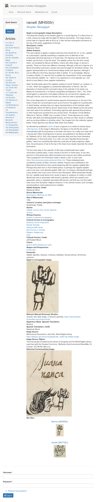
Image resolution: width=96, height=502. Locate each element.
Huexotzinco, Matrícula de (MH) (39, 195)
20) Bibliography (12, 132)
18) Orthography (12, 127)
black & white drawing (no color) (39, 245)
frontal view (31, 250)
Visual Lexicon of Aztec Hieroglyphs (28, 5)
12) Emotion (10, 97)
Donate (54, 12)
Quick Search (11, 22)
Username (8, 472)
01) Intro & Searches (10, 43)
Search (10, 31)
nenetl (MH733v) (59, 442)
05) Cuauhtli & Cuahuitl (11, 63)
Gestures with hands (34, 227)
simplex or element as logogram (39, 217)
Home (11, 12)
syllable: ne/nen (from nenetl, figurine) (41, 210)
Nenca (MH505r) (59, 421)
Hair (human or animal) (35, 230)
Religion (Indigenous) (34, 232)
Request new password (17, 491)
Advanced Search (24, 12)
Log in (9, 495)
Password (7, 481)
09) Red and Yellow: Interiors (12, 83)
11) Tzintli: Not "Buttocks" (11, 93)
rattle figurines (32, 129)
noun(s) (29, 212)
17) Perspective (12, 125)
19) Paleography (12, 130)
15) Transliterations (12, 111)
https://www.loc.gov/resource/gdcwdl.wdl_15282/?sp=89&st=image (52, 336)
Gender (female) (33, 225)
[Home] (7, 5)
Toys (28, 235)
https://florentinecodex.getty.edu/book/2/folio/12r (45, 160)
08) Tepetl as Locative (11, 78)
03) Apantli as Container (11, 53)
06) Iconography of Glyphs (12, 68)
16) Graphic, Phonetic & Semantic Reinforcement (11, 119)
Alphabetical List (41, 12)
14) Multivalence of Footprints (12, 106)
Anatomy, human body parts (37, 222)
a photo (50, 126)
